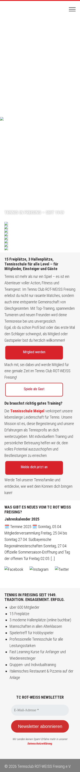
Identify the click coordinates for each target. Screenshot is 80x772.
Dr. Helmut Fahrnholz (40, 241)
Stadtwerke (40, 234)
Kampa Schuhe (40, 223)
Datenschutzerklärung (40, 743)
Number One (40, 238)
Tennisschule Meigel (27, 411)
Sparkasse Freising (40, 248)
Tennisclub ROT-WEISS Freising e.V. (21, 9)
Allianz (40, 227)
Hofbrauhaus (40, 245)
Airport (40, 230)
